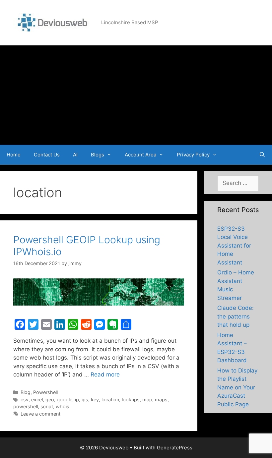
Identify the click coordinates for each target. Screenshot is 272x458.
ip (77, 399)
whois (62, 406)
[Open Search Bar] (262, 155)
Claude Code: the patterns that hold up (235, 316)
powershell (25, 406)
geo (49, 399)
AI (75, 154)
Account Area (140, 154)
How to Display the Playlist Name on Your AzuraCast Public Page (237, 387)
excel (37, 399)
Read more (105, 374)
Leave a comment (40, 414)
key (95, 399)
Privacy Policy (193, 154)
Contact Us (47, 154)
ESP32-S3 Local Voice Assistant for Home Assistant (234, 245)
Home (14, 154)
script (46, 406)
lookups (131, 399)
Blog (26, 392)
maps (161, 399)
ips (85, 399)
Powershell (45, 392)
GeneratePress (174, 447)
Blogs (97, 154)
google (64, 399)
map (147, 399)
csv (25, 399)
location (110, 399)
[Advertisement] (136, 95)
